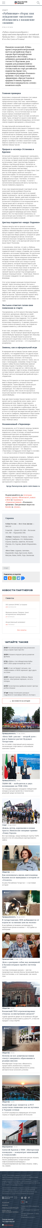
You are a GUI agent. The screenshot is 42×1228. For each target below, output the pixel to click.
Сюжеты (10, 598)
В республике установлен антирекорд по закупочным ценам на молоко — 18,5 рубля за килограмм (20, 924)
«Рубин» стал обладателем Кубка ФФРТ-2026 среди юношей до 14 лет (18, 662)
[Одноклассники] (10, 578)
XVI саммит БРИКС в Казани (16, 606)
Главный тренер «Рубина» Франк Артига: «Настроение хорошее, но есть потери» (18, 679)
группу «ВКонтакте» (20, 497)
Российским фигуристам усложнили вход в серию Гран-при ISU (19, 649)
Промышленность (9, 733)
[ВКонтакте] (5, 578)
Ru (23, 1202)
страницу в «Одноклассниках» (14, 501)
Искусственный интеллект (15, 623)
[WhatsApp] (14, 578)
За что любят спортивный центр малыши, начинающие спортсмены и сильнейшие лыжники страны (19, 742)
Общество (6, 872)
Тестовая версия (8, 1221)
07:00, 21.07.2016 (7, 27)
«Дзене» (16, 507)
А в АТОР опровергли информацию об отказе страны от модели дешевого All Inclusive (20, 1110)
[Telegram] (18, 578)
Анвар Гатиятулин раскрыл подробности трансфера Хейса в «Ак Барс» (20, 694)
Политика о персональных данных (10, 1211)
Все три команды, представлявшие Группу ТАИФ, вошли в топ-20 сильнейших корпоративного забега (20, 834)
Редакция (5, 1202)
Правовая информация (10, 1208)
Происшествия (7, 959)
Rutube (8, 507)
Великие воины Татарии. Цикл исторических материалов (17, 614)
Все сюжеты (21, 630)
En (26, 1202)
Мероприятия (7, 1147)
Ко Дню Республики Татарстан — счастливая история (20, 880)
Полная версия (7, 1219)
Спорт (5, 10)
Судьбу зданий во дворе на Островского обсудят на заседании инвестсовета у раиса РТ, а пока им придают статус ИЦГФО (20, 1016)
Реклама (5, 1205)
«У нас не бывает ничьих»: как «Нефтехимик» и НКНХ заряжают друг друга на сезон (20, 670)
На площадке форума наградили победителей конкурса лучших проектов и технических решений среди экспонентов (19, 788)
